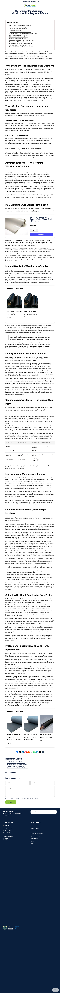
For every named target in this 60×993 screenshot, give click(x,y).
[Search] (4, 5)
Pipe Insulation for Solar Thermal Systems (17, 764)
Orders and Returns (35, 831)
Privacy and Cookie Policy (37, 833)
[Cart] (58, 5)
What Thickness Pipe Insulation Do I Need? (17, 767)
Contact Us (33, 826)
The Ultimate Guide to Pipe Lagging (15, 766)
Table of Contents (12, 22)
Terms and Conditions (36, 836)
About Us (33, 841)
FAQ (32, 843)
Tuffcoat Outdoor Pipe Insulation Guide (16, 763)
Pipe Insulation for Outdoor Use (14, 761)
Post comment (10, 802)
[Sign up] (54, 812)
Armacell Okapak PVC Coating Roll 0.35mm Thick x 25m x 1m (41, 219)
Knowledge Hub (34, 838)
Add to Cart (41, 234)
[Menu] (1, 5)
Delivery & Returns (35, 828)
